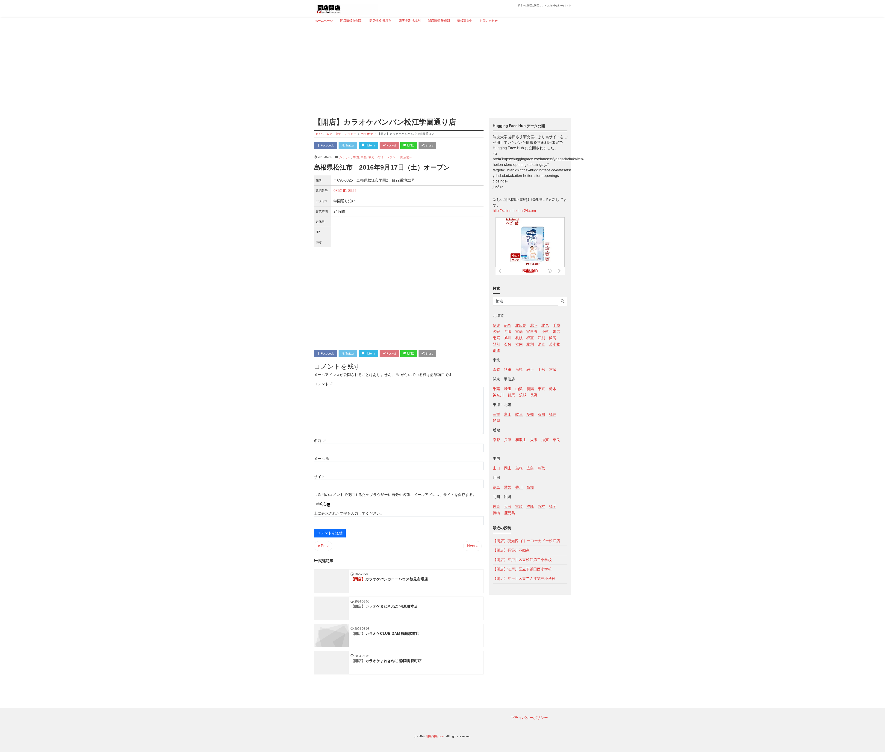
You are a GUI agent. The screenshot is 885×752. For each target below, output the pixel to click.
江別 (541, 338)
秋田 (507, 369)
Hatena (370, 145)
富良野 (531, 332)
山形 (541, 369)
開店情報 (406, 157)
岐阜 (519, 414)
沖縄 (530, 506)
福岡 (552, 506)
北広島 (520, 325)
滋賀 (545, 440)
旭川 (507, 338)
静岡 (496, 420)
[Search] (562, 301)
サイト (319, 477)
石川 (541, 414)
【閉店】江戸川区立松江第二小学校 (522, 559)
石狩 (507, 344)
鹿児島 (509, 513)
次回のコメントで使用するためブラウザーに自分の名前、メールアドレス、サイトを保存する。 (397, 495)
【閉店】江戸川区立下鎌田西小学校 (522, 569)
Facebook (327, 145)
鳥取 (541, 468)
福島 (519, 369)
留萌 (552, 338)
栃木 (552, 389)
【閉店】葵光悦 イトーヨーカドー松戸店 (526, 541)
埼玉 (507, 389)
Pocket (391, 145)
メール (322, 459)
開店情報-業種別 (380, 20)
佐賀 (496, 506)
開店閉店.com (435, 736)
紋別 (530, 344)
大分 (507, 506)
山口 (496, 468)
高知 (530, 487)
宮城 (552, 369)
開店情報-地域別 (351, 20)
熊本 (541, 506)
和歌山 (520, 440)
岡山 (507, 468)
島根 (364, 157)
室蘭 (519, 332)
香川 (519, 487)
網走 (541, 344)
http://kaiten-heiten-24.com (514, 211)
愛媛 (507, 487)
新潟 (530, 389)
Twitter (349, 145)
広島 (530, 468)
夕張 (507, 332)
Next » (472, 546)
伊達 (496, 325)
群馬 (511, 395)
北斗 (533, 325)
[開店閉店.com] (346, 8)
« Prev (323, 546)
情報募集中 (464, 20)
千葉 (496, 389)
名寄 (496, 332)
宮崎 (519, 506)
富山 (507, 414)
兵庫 (507, 440)
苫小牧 (554, 344)
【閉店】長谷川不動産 (511, 550)
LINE (410, 145)
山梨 (519, 389)
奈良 (556, 440)
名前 (320, 441)
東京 (541, 389)
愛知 (530, 414)
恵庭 (496, 338)
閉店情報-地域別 (410, 20)
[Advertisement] (441, 68)
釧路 (496, 350)
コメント (323, 384)
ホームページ (324, 20)
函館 (507, 325)
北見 (545, 325)
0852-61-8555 (345, 191)
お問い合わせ (489, 20)
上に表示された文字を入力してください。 (349, 513)
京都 (496, 440)
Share (429, 145)
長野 (533, 395)
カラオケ (345, 157)
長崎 (496, 513)
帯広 (556, 332)
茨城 (522, 395)
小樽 (545, 332)
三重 (496, 414)
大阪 (533, 440)
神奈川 (498, 395)
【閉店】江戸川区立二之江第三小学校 (524, 578)
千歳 (556, 325)
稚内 (519, 344)
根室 (530, 338)
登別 (496, 344)
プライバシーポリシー (529, 718)
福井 (552, 414)
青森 (496, 369)
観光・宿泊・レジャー (383, 157)
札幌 (519, 338)
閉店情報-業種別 (439, 20)
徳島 (496, 487)
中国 (356, 157)
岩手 (530, 369)
